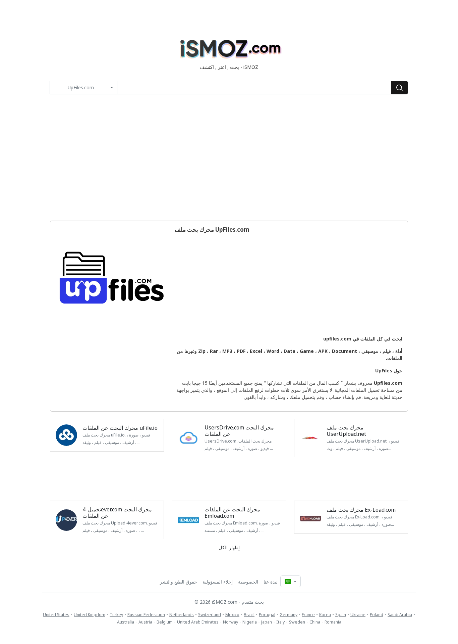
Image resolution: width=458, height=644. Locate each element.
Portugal (267, 614)
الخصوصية (248, 582)
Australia (125, 622)
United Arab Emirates (198, 622)
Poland (376, 614)
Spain (340, 614)
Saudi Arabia (400, 614)
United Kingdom (89, 614)
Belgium (165, 622)
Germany (288, 614)
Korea (325, 614)
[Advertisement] (229, 157)
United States (56, 614)
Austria (145, 622)
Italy (280, 622)
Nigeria (249, 622)
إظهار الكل (229, 547)
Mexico (232, 614)
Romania (333, 622)
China (314, 622)
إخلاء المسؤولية (218, 582)
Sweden (297, 622)
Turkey (116, 614)
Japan (266, 622)
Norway (230, 622)
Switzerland (209, 614)
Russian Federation (146, 614)
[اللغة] (290, 581)
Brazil (249, 614)
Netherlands (181, 614)
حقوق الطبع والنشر (178, 582)
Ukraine (357, 614)
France (308, 614)
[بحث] (399, 87)
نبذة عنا (271, 582)
